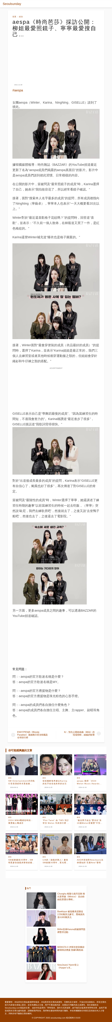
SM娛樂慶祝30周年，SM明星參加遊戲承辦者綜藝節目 (21, 861)
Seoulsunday (12, 4)
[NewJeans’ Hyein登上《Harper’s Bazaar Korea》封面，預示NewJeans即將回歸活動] (41, 972)
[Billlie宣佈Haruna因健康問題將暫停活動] (41, 936)
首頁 (14, 17)
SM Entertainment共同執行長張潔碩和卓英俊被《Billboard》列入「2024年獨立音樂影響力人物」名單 (21, 782)
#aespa (17, 90)
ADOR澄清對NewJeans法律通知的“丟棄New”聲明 (90, 861)
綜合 (21, 17)
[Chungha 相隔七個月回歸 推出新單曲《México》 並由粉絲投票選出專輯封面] (41, 900)
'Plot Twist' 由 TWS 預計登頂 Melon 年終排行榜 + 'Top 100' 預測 (56, 821)
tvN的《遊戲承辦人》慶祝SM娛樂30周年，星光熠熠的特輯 (55, 861)
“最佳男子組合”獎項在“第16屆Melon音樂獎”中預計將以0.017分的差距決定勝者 (90, 821)
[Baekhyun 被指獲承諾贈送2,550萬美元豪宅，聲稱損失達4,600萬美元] (41, 918)
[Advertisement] (56, 58)
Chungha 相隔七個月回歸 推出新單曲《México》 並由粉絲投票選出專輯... (71, 897)
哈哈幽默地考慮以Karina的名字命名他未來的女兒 (55, 782)
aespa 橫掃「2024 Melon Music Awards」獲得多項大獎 (89, 782)
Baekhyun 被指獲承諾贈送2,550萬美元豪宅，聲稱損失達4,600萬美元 (71, 914)
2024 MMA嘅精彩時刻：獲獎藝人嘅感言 (20, 821)
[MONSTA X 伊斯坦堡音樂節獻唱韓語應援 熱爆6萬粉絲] (41, 954)
